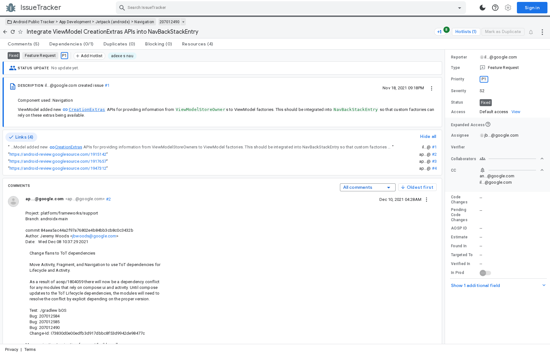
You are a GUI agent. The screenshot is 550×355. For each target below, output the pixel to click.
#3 (434, 161)
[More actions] (542, 32)
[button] (497, 68)
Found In (459, 246)
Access (458, 112)
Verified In (460, 264)
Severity (458, 91)
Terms (30, 349)
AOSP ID (459, 228)
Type (455, 67)
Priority (457, 79)
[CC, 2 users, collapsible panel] (512, 170)
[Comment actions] (426, 199)
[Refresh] (13, 32)
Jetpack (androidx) (112, 22)
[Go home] (5, 32)
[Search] (122, 7)
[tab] (23, 43)
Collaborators (463, 159)
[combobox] (292, 7)
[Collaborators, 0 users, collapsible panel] (512, 158)
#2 (434, 154)
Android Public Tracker (34, 22)
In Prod (457, 272)
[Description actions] (432, 88)
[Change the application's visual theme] (482, 7)
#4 (434, 168)
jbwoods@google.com (94, 236)
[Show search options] (459, 7)
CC (453, 170)
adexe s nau (122, 56)
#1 (107, 85)
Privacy (11, 349)
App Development (75, 22)
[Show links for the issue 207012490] (183, 21)
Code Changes (459, 199)
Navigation (144, 22)
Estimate (459, 237)
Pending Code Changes (459, 215)
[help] (495, 7)
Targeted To (462, 255)
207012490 (169, 22)
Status (457, 102)
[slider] (446, 197)
